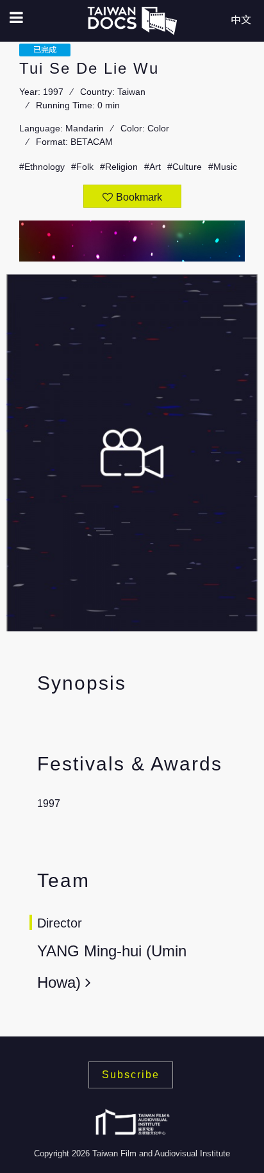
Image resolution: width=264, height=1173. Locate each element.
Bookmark (139, 197)
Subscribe (131, 1074)
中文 (241, 20)
